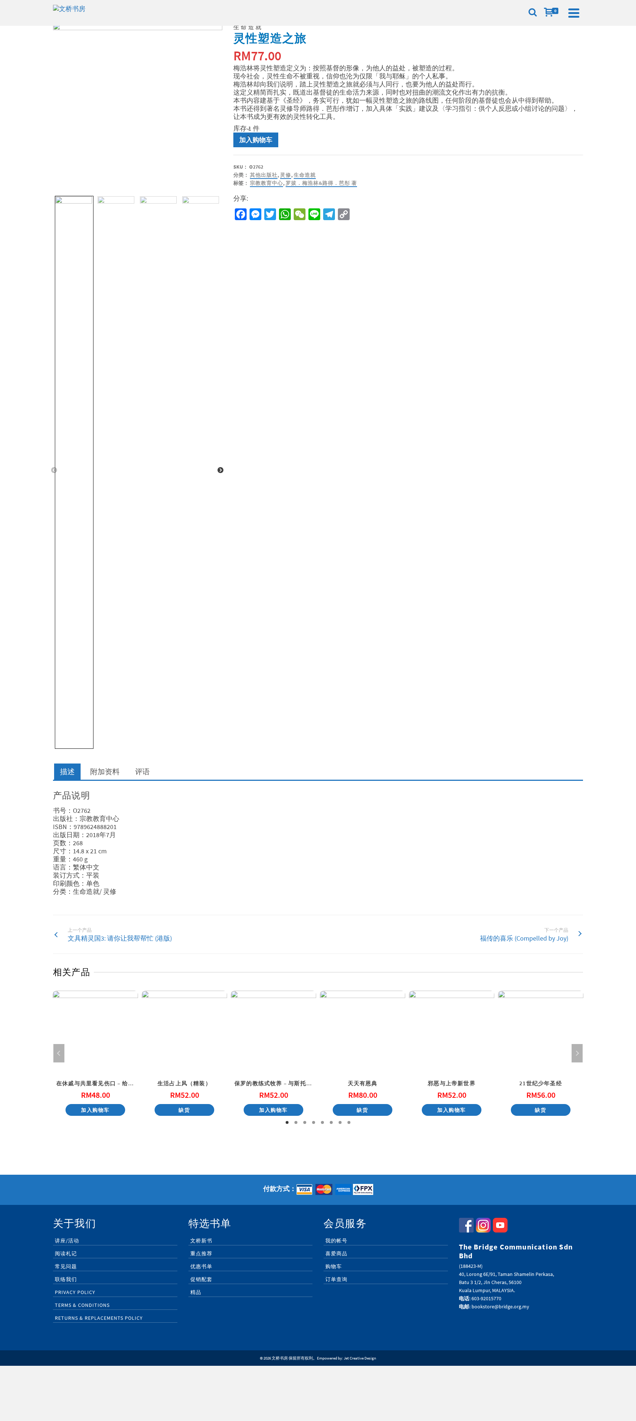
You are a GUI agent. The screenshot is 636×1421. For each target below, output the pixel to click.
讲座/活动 (67, 1240)
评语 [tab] (142, 771)
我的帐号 (336, 1240)
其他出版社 (264, 175)
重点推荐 (201, 1253)
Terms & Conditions (82, 1305)
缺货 (184, 1110)
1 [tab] (287, 1122)
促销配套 (201, 1279)
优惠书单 (201, 1266)
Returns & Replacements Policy (99, 1318)
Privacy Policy (75, 1292)
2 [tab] (296, 1122)
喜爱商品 (336, 1253)
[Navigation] (574, 13)
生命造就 (305, 175)
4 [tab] (313, 1122)
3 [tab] (304, 1122)
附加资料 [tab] (105, 771)
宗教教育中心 (266, 183)
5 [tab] (322, 1122)
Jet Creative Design (360, 1358)
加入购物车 (255, 139)
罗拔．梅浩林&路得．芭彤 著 (321, 183)
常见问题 (66, 1266)
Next (220, 470)
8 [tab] (349, 1122)
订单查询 (336, 1279)
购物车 (333, 1266)
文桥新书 (201, 1240)
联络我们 (66, 1279)
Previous (54, 470)
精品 (195, 1292)
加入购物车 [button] (95, 1110)
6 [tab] (331, 1122)
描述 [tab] (67, 771)
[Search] (532, 13)
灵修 (285, 175)
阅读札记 (66, 1253)
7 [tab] (340, 1122)
